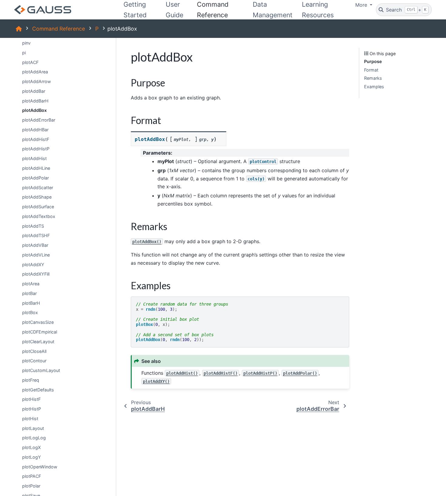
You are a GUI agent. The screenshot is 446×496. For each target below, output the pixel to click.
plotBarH (31, 303)
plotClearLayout (38, 341)
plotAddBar (33, 91)
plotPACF (31, 476)
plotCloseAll (34, 351)
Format (371, 69)
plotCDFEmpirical (39, 331)
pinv (26, 42)
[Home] (18, 28)
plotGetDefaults (38, 389)
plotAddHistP (35, 148)
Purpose (373, 61)
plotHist (30, 418)
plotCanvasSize (38, 322)
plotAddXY (33, 264)
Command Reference (58, 28)
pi (24, 52)
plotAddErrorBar (38, 119)
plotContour (34, 360)
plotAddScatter (37, 187)
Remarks (373, 78)
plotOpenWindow (39, 466)
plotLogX (31, 447)
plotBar (29, 293)
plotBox (30, 312)
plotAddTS (33, 226)
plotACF (30, 62)
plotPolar (31, 485)
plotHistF (31, 399)
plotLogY (31, 457)
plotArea (30, 283)
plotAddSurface (38, 206)
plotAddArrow (36, 81)
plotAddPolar (35, 177)
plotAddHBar (35, 129)
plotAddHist (34, 158)
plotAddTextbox (38, 216)
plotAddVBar (35, 245)
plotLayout (33, 428)
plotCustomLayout (41, 370)
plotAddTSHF (36, 235)
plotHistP (31, 408)
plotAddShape (37, 196)
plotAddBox (34, 110)
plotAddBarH (35, 100)
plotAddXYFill (35, 273)
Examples (374, 86)
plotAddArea (35, 71)
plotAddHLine (36, 168)
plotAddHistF (35, 139)
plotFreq (30, 380)
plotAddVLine (36, 254)
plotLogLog (34, 437)
